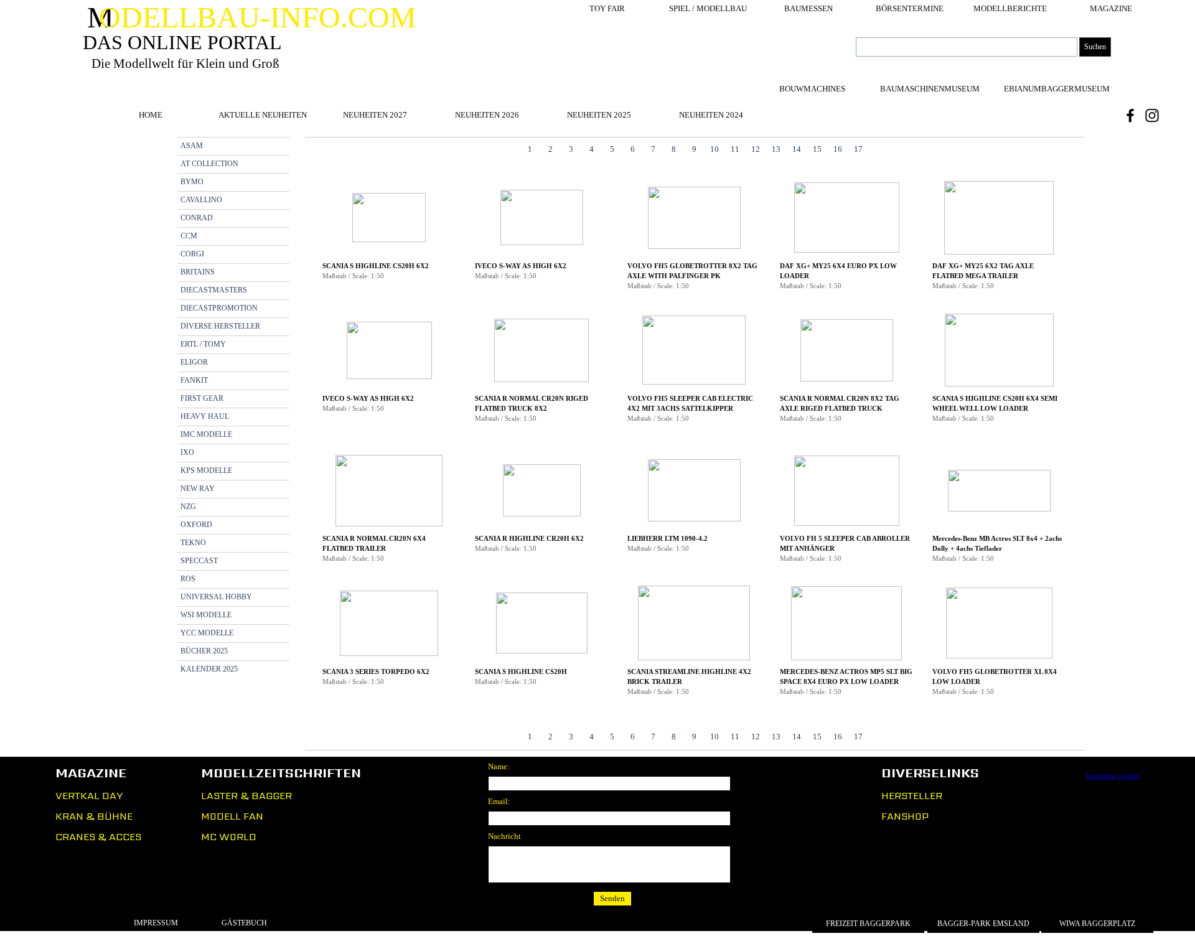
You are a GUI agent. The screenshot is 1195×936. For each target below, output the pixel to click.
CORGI (192, 254)
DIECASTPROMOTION (219, 308)
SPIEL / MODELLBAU (708, 8)
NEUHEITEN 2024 (711, 114)
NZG (188, 506)
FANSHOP (905, 816)
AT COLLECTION (209, 163)
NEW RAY (197, 488)
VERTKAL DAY (89, 796)
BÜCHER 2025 (204, 651)
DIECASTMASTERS (213, 290)
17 (858, 149)
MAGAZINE (1111, 8)
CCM (188, 236)
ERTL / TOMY (203, 344)
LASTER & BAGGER (246, 796)
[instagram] (1152, 115)
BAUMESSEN (808, 8)
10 (714, 149)
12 (755, 149)
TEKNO (193, 542)
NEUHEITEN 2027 (375, 114)
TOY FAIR (607, 8)
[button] (389, 218)
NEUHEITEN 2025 (599, 114)
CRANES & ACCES (98, 837)
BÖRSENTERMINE (910, 8)
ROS (187, 578)
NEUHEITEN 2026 (487, 114)
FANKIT (194, 380)
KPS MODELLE (206, 470)
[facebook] (1130, 115)
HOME (150, 114)
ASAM (191, 145)
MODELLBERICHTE (1010, 8)
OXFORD (196, 524)
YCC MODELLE (206, 633)
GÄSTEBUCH (244, 923)
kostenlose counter (1113, 775)
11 (735, 149)
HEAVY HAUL (204, 416)
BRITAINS (197, 272)
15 (817, 149)
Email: (499, 801)
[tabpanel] (694, 443)
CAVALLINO (201, 199)
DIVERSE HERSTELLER (220, 326)
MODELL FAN (232, 816)
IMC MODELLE (206, 434)
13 (776, 149)
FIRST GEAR (201, 398)
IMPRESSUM (156, 923)
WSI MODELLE (206, 615)
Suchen (1095, 46)
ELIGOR (194, 362)
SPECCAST (199, 560)
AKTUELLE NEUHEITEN (262, 114)
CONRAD (196, 217)
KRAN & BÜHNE (94, 816)
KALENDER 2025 (209, 669)
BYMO (192, 181)
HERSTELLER (911, 796)
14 (796, 149)
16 (837, 149)
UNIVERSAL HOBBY (216, 596)
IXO (187, 452)
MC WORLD (228, 837)
